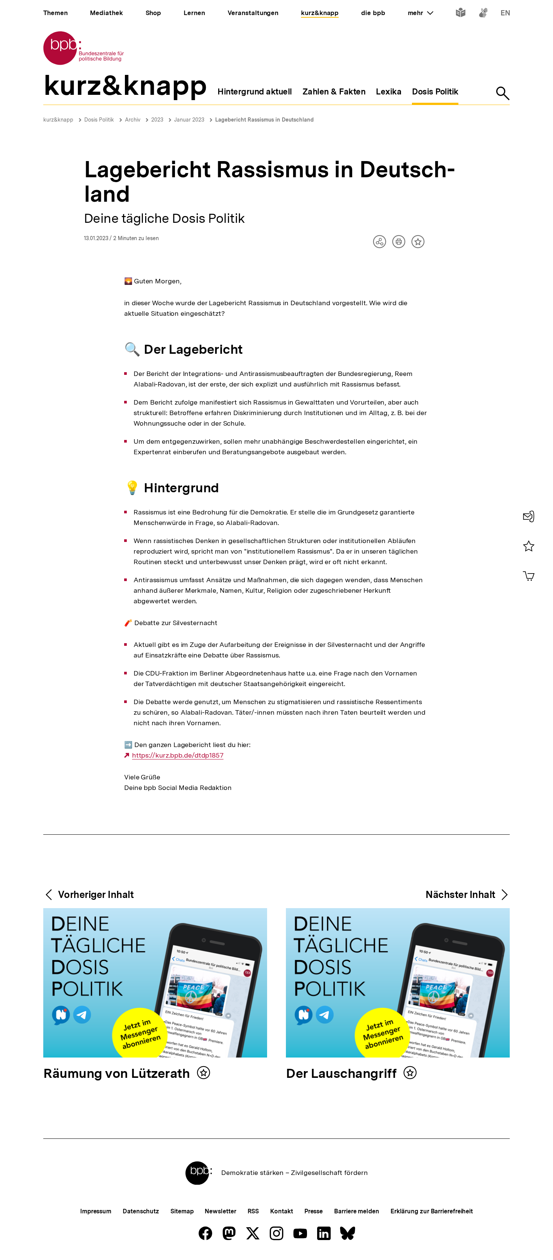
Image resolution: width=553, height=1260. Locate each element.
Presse (313, 1211)
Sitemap (181, 1211)
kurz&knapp (58, 120)
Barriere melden (356, 1211)
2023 (157, 120)
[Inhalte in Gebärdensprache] (483, 14)
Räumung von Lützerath (118, 1073)
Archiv (132, 120)
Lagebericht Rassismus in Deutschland (264, 120)
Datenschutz (141, 1211)
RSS (253, 1211)
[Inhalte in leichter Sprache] (460, 14)
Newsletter (220, 1211)
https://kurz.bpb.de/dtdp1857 (177, 755)
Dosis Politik (99, 120)
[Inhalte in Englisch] (505, 14)
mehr (420, 13)
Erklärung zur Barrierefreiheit (431, 1211)
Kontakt (281, 1211)
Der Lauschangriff (343, 1073)
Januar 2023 (189, 120)
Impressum (95, 1211)
